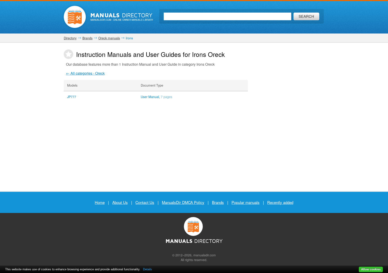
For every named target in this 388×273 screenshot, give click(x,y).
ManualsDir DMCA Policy (183, 202)
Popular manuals (245, 202)
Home (100, 202)
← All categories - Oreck (85, 73)
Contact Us (144, 202)
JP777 (71, 97)
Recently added (280, 202)
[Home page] (74, 16)
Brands (218, 202)
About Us (120, 202)
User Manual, (156, 97)
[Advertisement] (292, 116)
